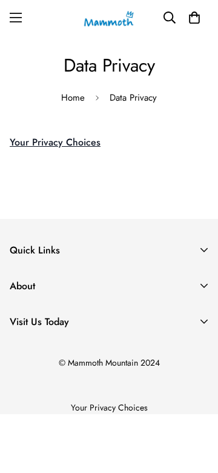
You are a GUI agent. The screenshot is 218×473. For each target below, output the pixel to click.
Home (73, 97)
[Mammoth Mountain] (109, 17)
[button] (194, 18)
